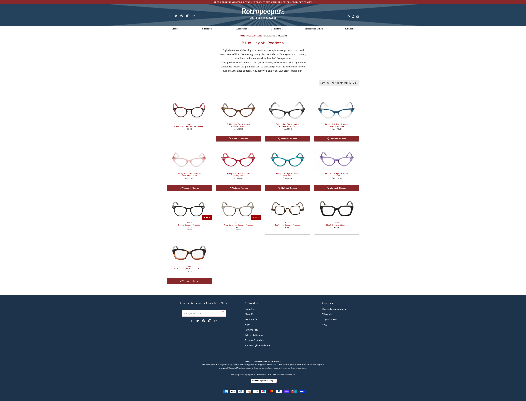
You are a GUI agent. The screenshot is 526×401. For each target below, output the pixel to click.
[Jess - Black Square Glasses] (336, 209)
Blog (324, 324)
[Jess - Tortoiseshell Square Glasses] (189, 252)
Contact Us (250, 308)
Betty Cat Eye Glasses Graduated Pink (189, 174)
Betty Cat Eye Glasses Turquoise (287, 174)
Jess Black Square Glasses (337, 224)
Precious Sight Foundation (257, 345)
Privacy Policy (251, 329)
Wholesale (349, 29)
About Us (249, 314)
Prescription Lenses (314, 29)
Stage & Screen (329, 319)
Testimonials (251, 319)
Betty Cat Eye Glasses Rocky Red (238, 174)
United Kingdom (262, 380)
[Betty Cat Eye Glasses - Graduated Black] (287, 110)
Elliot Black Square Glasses (189, 224)
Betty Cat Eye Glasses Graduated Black (287, 125)
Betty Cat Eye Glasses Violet (336, 174)
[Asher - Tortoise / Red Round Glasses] (189, 110)
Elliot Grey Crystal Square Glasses (238, 224)
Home (242, 35)
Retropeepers (236, 374)
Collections (276, 29)
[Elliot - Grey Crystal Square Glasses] (238, 209)
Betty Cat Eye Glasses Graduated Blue (336, 125)
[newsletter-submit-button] (223, 312)
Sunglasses (207, 29)
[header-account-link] (352, 16)
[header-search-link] (348, 16)
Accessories (241, 29)
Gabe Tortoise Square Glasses (287, 224)
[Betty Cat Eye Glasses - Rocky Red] (238, 159)
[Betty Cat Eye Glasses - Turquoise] (287, 159)
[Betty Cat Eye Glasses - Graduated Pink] (189, 159)
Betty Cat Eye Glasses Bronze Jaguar (238, 125)
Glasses (175, 29)
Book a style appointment (334, 308)
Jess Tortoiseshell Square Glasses (189, 268)
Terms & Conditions (254, 340)
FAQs (247, 324)
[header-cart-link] (357, 16)
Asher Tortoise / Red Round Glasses (189, 125)
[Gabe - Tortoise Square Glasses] (287, 209)
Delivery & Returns (254, 334)
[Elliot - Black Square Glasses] (189, 209)
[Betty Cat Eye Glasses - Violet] (336, 159)
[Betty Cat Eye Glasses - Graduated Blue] (336, 110)
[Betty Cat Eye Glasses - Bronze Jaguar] (238, 110)
